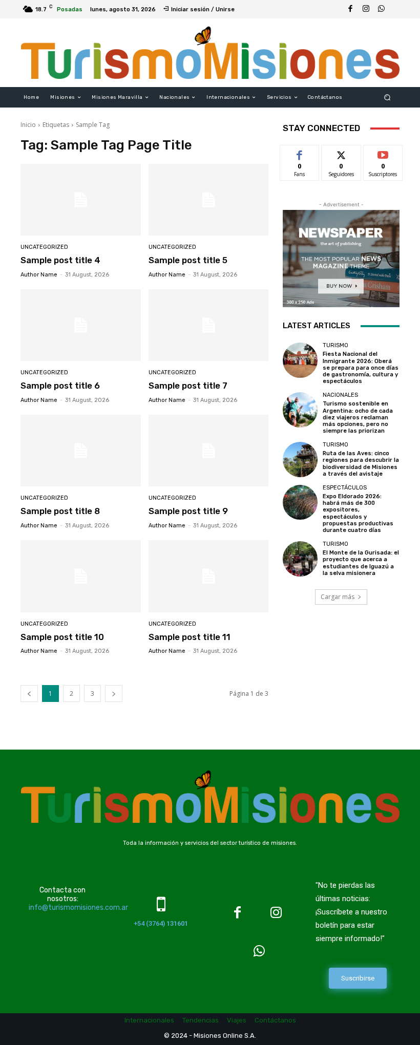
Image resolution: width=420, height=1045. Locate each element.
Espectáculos (345, 487)
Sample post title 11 (189, 637)
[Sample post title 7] (209, 325)
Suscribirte (383, 153)
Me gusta (300, 153)
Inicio (28, 124)
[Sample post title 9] (209, 451)
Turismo (335, 345)
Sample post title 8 (60, 511)
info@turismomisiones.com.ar (78, 907)
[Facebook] (350, 9)
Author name (38, 274)
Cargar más (337, 596)
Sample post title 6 (60, 385)
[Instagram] (365, 9)
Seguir (341, 153)
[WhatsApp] (381, 9)
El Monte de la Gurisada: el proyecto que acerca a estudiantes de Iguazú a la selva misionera (361, 563)
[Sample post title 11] (209, 576)
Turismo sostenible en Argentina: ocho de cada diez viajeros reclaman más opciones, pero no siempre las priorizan (358, 417)
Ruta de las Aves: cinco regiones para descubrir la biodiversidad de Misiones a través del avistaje (361, 463)
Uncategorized (44, 247)
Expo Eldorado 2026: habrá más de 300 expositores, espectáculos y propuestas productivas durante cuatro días (358, 513)
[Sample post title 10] (80, 576)
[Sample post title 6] (80, 325)
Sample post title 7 (188, 385)
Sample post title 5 (188, 260)
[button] (387, 98)
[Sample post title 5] (209, 200)
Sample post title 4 (60, 260)
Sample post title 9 (188, 511)
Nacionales (340, 395)
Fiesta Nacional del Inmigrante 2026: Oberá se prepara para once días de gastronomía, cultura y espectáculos (360, 368)
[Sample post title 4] (80, 200)
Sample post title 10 (62, 637)
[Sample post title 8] (80, 451)
